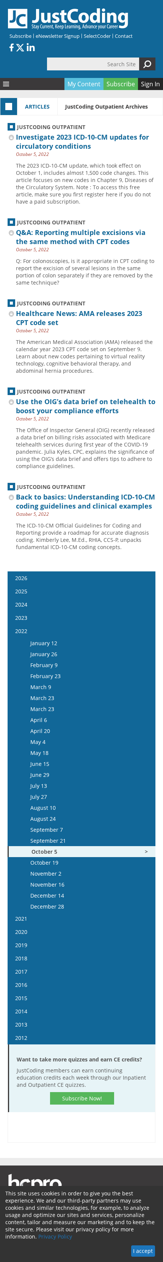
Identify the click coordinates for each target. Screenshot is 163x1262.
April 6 (38, 720)
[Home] (68, 19)
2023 (21, 617)
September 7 (46, 829)
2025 (21, 591)
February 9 (44, 665)
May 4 (37, 741)
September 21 (48, 840)
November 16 (47, 884)
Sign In (150, 84)
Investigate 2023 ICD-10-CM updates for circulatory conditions (82, 141)
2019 (21, 945)
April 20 (40, 730)
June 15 (39, 763)
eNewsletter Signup (58, 36)
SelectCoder (97, 36)
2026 (21, 578)
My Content (83, 84)
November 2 (45, 873)
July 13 (38, 785)
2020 (21, 931)
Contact (124, 36)
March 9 (40, 687)
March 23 (42, 698)
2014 (21, 1011)
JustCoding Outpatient (51, 127)
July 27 (38, 796)
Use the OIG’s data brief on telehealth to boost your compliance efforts (85, 406)
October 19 (44, 862)
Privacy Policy (55, 1236)
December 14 (47, 895)
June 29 (39, 774)
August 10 (43, 807)
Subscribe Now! (82, 1098)
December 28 (47, 906)
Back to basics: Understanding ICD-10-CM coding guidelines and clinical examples (85, 501)
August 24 (43, 818)
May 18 (39, 752)
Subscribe (20, 36)
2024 (21, 604)
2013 (21, 1024)
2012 (21, 1037)
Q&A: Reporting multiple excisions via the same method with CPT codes (81, 237)
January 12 (43, 643)
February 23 (45, 676)
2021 (21, 918)
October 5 (44, 851)
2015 (21, 998)
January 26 (43, 654)
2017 (21, 971)
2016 (21, 984)
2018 (21, 958)
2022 (21, 631)
